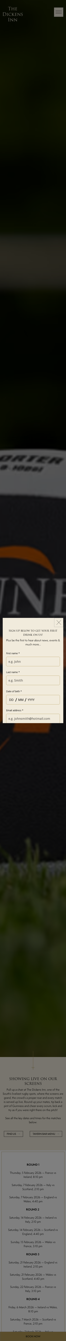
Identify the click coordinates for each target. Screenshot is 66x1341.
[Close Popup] (58, 622)
